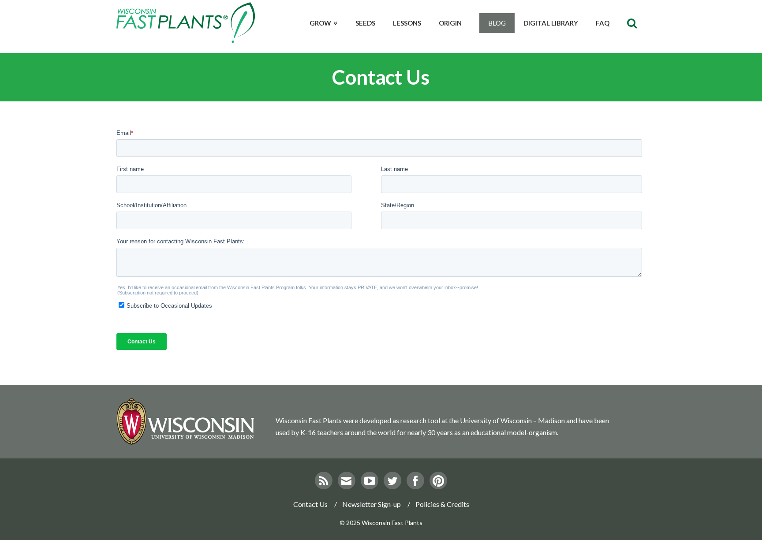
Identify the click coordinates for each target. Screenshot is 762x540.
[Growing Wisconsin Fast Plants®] (185, 22)
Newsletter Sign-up (371, 504)
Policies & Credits (442, 504)
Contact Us (310, 504)
